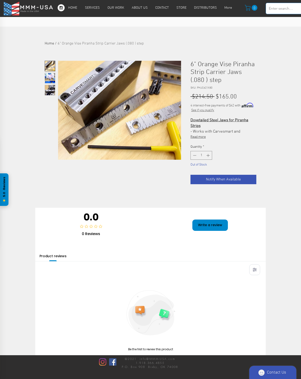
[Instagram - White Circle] (61, 7)
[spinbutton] (201, 155)
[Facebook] (112, 362)
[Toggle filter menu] (254, 269)
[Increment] (208, 155)
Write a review (210, 225)
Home (49, 43)
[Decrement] (194, 155)
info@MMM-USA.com (157, 359)
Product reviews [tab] (53, 256)
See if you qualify (202, 110)
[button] (252, 8)
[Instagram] (102, 362)
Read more (198, 137)
